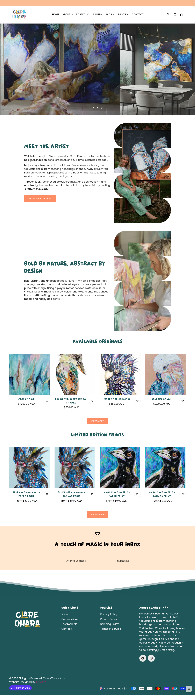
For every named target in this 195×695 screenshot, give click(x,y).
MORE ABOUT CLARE (40, 198)
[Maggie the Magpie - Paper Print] (120, 467)
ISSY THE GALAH (161, 399)
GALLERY (97, 14)
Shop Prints (112, 97)
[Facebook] (142, 658)
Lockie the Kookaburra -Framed (71, 401)
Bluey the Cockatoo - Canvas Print (71, 494)
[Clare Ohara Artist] (19, 15)
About (65, 614)
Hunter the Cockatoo (117, 399)
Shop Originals (85, 97)
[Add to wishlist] (47, 401)
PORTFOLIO (82, 14)
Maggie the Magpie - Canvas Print (162, 494)
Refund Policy (108, 619)
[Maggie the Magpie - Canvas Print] (165, 467)
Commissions (69, 619)
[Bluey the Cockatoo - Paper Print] (29, 467)
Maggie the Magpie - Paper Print (117, 494)
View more (97, 421)
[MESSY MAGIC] (29, 374)
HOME (55, 14)
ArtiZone (41, 682)
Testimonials (69, 624)
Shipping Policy (109, 624)
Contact (66, 629)
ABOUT (66, 14)
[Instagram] (151, 658)
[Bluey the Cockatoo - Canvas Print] (75, 467)
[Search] (168, 14)
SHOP (108, 14)
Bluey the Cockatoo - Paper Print (26, 494)
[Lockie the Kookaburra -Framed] (75, 374)
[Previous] (5, 69)
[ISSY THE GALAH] (165, 374)
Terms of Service (110, 629)
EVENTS (122, 14)
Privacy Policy (108, 614)
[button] (181, 14)
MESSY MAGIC (26, 399)
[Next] (189, 69)
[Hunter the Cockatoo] (120, 374)
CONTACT (138, 14)
